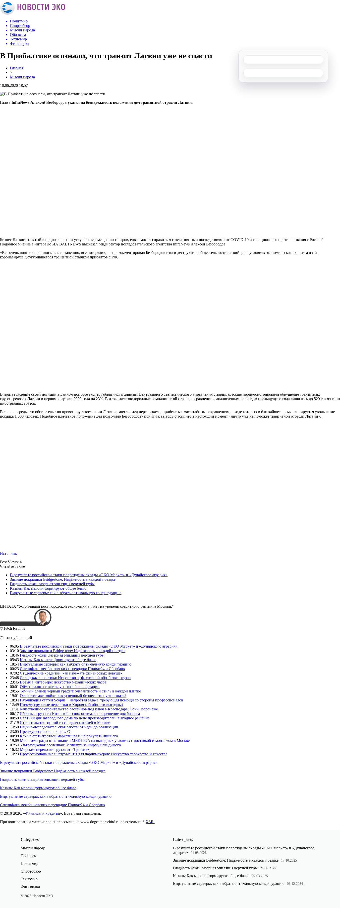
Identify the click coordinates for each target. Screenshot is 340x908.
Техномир (29, 879)
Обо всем (29, 856)
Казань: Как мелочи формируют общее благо (48, 588)
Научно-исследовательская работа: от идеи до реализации (69, 727)
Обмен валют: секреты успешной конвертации (60, 686)
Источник (8, 553)
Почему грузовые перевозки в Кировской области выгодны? (71, 704)
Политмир (29, 863)
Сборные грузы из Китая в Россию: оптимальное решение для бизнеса (80, 713)
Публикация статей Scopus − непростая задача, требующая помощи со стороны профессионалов (101, 700)
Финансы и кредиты (42, 813)
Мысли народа (22, 77)
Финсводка (30, 887)
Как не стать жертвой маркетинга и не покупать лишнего (69, 736)
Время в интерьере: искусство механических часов (63, 682)
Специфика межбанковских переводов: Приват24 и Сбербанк (72, 669)
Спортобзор (31, 871)
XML (150, 822)
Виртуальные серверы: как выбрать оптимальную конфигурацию (65, 593)
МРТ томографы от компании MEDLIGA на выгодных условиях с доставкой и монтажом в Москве (105, 740)
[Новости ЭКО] (32, 13)
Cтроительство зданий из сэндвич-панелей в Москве (65, 722)
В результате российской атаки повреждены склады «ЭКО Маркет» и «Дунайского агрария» (89, 575)
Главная (16, 68)
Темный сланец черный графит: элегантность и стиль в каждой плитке (80, 691)
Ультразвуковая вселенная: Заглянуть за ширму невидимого (70, 745)
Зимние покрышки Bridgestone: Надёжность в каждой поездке (62, 579)
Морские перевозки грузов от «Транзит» (54, 749)
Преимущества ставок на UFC (45, 731)
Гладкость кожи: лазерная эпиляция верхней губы (52, 584)
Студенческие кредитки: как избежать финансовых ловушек (71, 673)
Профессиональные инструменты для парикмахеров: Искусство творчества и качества (93, 754)
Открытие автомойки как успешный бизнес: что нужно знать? (73, 695)
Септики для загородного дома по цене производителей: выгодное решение (85, 718)
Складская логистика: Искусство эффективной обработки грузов (75, 678)
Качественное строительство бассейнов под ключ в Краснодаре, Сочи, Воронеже (89, 709)
